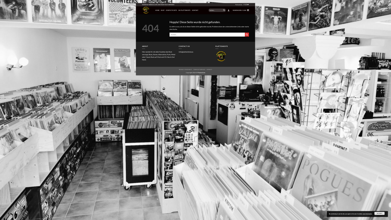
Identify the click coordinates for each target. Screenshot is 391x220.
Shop (162, 10)
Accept (379, 213)
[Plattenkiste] (147, 10)
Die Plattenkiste (184, 10)
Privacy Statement (185, 69)
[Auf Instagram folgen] (246, 4)
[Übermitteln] (224, 10)
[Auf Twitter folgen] (248, 4)
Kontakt (195, 10)
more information (367, 214)
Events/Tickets (171, 10)
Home (157, 10)
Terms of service (199, 69)
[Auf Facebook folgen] (244, 4)
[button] (229, 10)
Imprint (209, 69)
